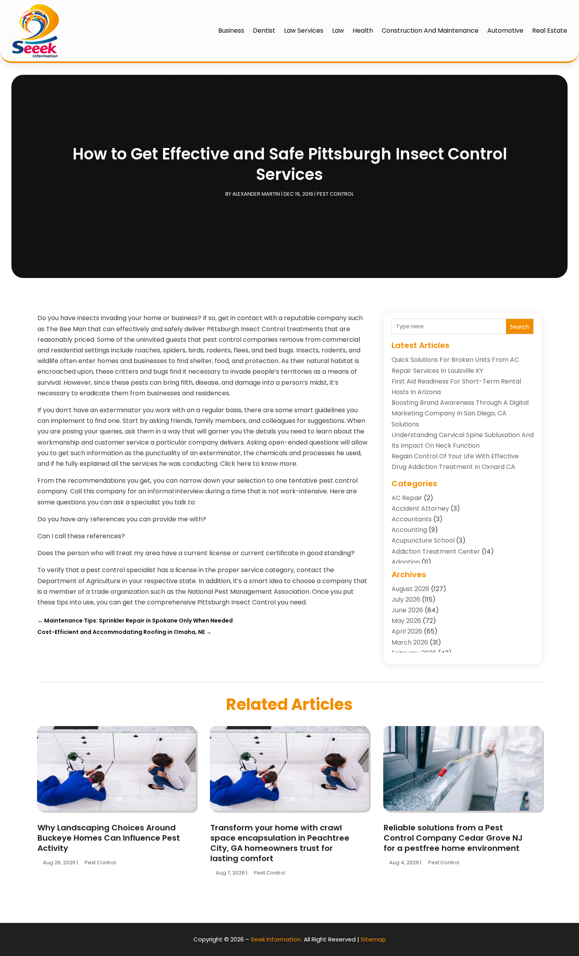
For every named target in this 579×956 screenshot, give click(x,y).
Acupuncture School (423, 540)
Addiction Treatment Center (436, 551)
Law (338, 30)
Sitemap (373, 939)
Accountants (412, 519)
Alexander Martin (256, 194)
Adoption (406, 562)
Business (231, 30)
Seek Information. (276, 939)
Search (519, 327)
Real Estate (549, 30)
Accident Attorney (420, 508)
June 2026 (407, 610)
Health (363, 30)
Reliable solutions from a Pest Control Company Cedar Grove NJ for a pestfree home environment (453, 838)
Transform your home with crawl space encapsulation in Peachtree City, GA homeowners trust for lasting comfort (279, 843)
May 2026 (406, 620)
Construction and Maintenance (430, 30)
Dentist (264, 30)
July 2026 (406, 599)
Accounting (409, 529)
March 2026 (410, 642)
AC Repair (407, 497)
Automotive (505, 30)
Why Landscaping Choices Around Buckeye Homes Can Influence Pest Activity (108, 838)
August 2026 (410, 588)
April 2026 (407, 631)
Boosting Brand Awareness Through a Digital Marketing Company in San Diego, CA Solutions (460, 413)
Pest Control (335, 194)
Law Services (303, 30)
